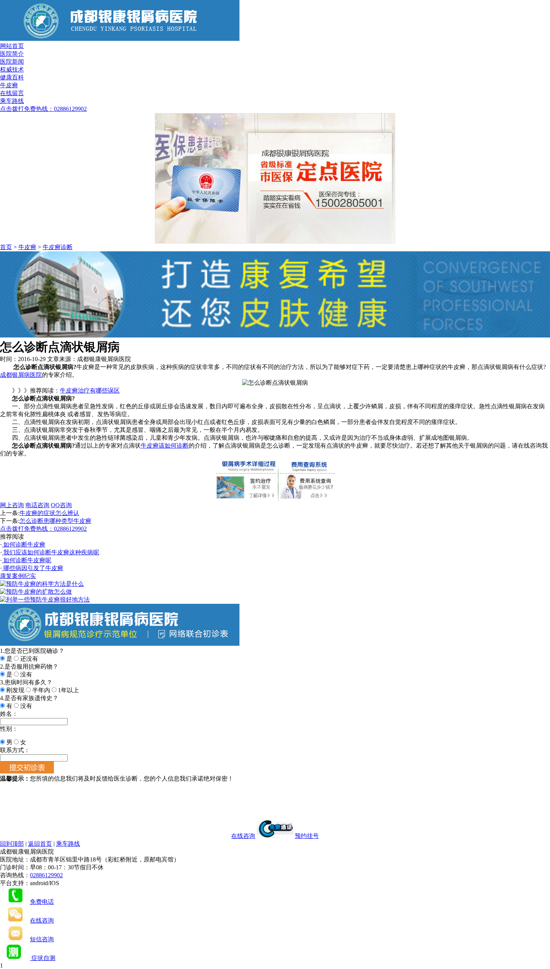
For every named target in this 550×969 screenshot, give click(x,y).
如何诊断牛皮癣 (23, 544)
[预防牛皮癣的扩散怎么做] (36, 591)
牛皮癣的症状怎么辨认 (49, 513)
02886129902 (46, 875)
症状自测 (42, 958)
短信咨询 (42, 939)
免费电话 (42, 902)
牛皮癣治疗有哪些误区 (90, 390)
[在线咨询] (275, 335)
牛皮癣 (9, 85)
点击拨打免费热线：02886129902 (43, 109)
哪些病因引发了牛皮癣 (32, 568)
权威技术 (12, 69)
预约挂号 (307, 836)
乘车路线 (12, 101)
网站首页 (12, 46)
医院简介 (12, 54)
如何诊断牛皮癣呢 (26, 560)
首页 (6, 247)
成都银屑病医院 (21, 375)
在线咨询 (243, 836)
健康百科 (12, 77)
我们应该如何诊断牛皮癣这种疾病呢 (50, 552)
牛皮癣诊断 (58, 247)
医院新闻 (12, 61)
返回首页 (40, 844)
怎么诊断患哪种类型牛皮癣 (55, 521)
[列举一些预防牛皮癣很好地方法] (45, 599)
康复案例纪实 (18, 576)
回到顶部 (12, 844)
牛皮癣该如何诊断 (165, 445)
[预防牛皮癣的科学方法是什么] (42, 584)
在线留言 (12, 93)
